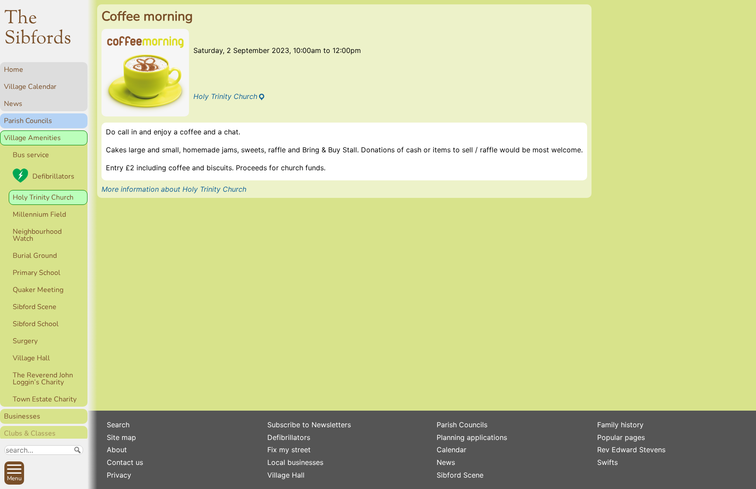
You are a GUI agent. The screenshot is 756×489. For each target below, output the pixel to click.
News (13, 104)
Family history (620, 424)
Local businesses (295, 462)
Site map (121, 437)
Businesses (22, 416)
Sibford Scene (34, 307)
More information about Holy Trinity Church (174, 189)
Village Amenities (32, 138)
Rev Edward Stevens (631, 449)
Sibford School (36, 324)
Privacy (119, 475)
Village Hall (31, 358)
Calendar (451, 449)
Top (76, 478)
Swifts (607, 462)
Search (118, 424)
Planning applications (472, 437)
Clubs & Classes (30, 433)
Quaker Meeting (38, 290)
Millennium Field (39, 214)
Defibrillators (53, 176)
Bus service (31, 155)
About (117, 449)
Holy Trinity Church (43, 197)
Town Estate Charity (45, 399)
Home (13, 69)
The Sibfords (37, 29)
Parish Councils (28, 121)
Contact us (125, 462)
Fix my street (289, 449)
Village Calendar (30, 86)
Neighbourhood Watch (37, 235)
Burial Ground (35, 255)
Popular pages (621, 437)
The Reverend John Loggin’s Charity (43, 378)
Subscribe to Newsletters (309, 424)
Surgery (25, 341)
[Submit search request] (77, 450)
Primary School (36, 273)
